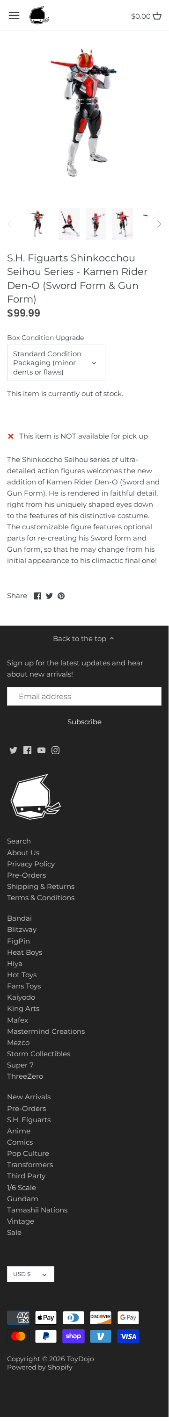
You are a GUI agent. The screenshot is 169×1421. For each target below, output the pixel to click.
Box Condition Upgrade (45, 337)
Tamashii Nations (37, 1209)
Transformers (30, 1164)
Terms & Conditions (40, 897)
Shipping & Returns (40, 886)
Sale (14, 1232)
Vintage (20, 1221)
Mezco (18, 1042)
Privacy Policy (31, 863)
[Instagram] (55, 749)
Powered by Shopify (40, 1367)
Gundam (22, 1198)
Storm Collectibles (38, 1053)
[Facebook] (27, 749)
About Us (23, 852)
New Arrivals (29, 1096)
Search (19, 841)
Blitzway (22, 929)
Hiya (14, 963)
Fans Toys (24, 985)
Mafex (17, 1020)
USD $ (21, 1273)
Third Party (26, 1175)
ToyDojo (80, 1359)
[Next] (158, 224)
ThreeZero (25, 1076)
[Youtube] (41, 749)
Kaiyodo (21, 997)
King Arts (23, 1008)
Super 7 (20, 1064)
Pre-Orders (26, 875)
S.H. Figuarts (29, 1119)
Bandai (19, 918)
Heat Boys (24, 952)
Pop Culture (28, 1153)
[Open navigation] (14, 15)
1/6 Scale (21, 1187)
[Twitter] (13, 749)
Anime (18, 1130)
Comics (20, 1142)
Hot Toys (22, 974)
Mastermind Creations (46, 1031)
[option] (37, 224)
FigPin (18, 941)
